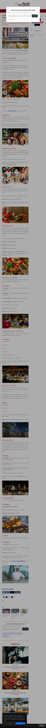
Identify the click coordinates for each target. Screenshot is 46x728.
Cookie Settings (9, 723)
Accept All (20, 723)
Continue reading (11, 19)
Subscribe (35, 15)
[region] (14, 719)
